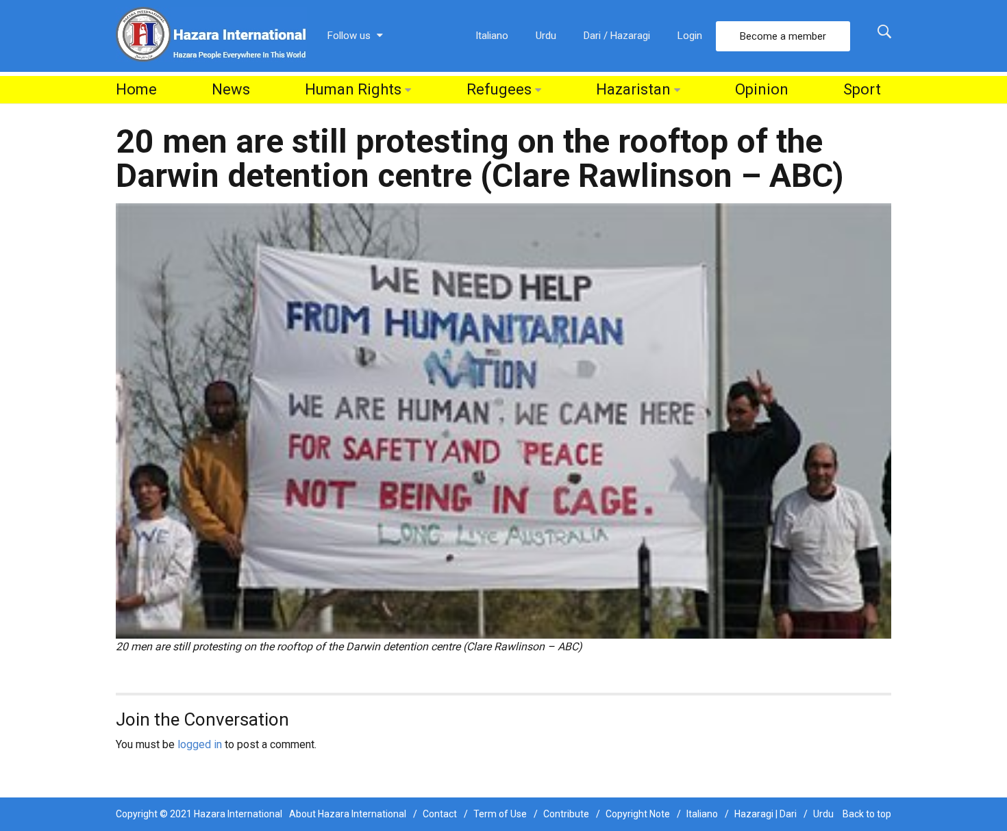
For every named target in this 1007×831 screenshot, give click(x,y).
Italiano (491, 35)
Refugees (499, 89)
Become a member (783, 36)
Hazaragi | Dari (765, 813)
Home (136, 89)
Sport (862, 89)
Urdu (546, 35)
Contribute (566, 813)
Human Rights (353, 89)
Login (689, 35)
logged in (199, 744)
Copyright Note (638, 813)
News (231, 89)
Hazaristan (633, 89)
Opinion (761, 89)
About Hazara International (347, 813)
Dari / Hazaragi (617, 35)
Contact (440, 813)
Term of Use (500, 813)
